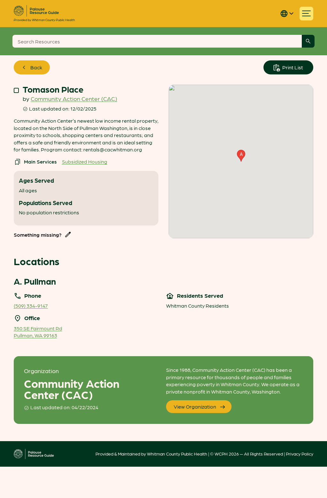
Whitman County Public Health (177, 453)
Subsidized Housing (84, 161)
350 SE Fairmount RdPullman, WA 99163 (38, 332)
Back (36, 67)
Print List (292, 67)
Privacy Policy (299, 453)
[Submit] (308, 41)
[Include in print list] (16, 90)
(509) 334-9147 (31, 305)
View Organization (195, 406)
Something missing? (38, 234)
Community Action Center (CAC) (74, 98)
